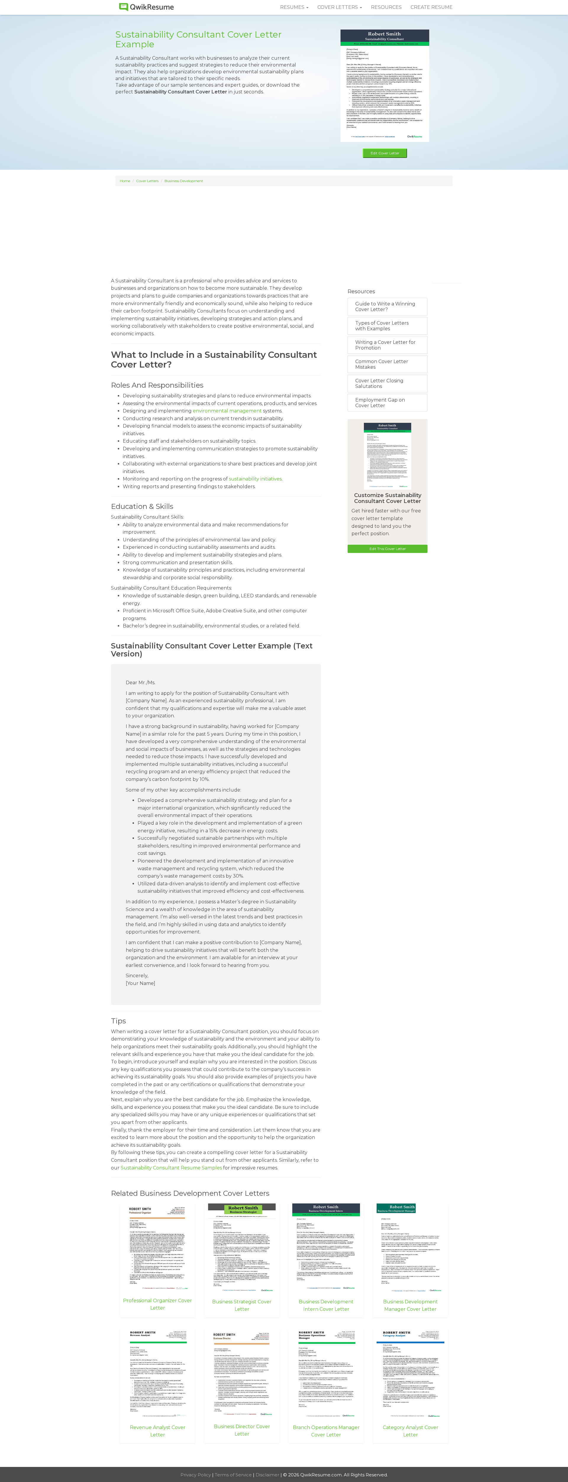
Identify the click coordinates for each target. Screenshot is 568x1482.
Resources (386, 7)
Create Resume (432, 7)
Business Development (183, 181)
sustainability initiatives (255, 479)
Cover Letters (147, 181)
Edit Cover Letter (385, 153)
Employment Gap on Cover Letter (380, 402)
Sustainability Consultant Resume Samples (171, 1168)
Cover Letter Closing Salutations (379, 383)
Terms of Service (234, 1475)
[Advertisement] (284, 229)
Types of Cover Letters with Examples (382, 325)
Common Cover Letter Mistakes (381, 364)
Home (125, 181)
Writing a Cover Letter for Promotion (385, 345)
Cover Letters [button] (338, 7)
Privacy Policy (196, 1475)
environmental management (227, 411)
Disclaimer (268, 1475)
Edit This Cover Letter (387, 548)
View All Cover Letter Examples (284, 1455)
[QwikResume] (146, 7)
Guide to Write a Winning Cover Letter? (385, 306)
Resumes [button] (293, 7)
